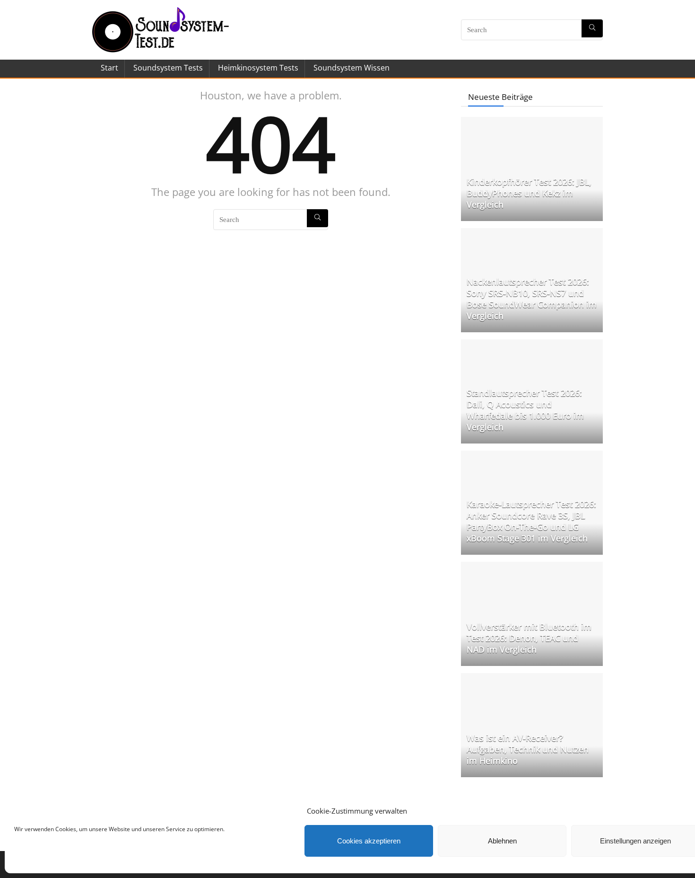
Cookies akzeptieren (368, 841)
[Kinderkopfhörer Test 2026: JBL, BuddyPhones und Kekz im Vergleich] (532, 121)
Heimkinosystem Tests (258, 67)
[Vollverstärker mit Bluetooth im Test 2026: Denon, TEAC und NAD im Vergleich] (532, 566)
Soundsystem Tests (168, 67)
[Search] (592, 28)
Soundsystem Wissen (351, 67)
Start (109, 67)
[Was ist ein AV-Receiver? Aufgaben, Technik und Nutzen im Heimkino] (532, 678)
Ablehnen (502, 841)
